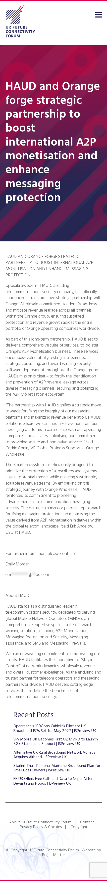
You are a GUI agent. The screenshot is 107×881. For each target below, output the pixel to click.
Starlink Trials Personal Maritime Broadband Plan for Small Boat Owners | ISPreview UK (56, 768)
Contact (87, 822)
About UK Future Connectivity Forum (40, 822)
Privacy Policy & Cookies (41, 827)
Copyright (78, 827)
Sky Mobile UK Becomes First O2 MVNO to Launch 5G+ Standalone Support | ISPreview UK (55, 741)
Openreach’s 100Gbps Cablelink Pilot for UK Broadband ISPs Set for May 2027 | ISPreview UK (54, 728)
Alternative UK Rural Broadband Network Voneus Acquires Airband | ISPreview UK (54, 754)
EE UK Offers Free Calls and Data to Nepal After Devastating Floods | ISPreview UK (53, 781)
